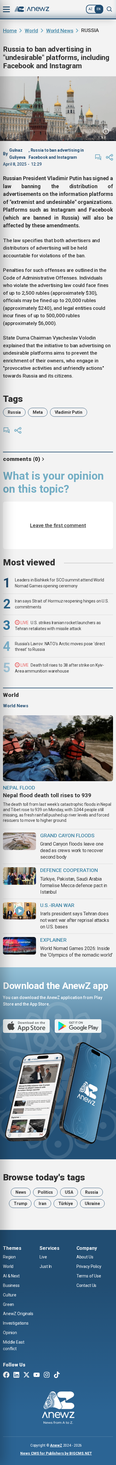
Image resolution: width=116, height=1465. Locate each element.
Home (10, 31)
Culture (9, 1295)
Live (43, 1257)
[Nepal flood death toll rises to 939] (58, 748)
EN (99, 9)
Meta (38, 412)
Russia (14, 412)
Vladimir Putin (68, 412)
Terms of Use (88, 1276)
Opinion (10, 1332)
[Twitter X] (26, 1375)
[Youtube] (36, 1375)
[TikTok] (57, 1375)
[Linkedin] (16, 1375)
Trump (20, 1203)
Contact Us (86, 1285)
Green (8, 1304)
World (31, 31)
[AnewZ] (58, 1408)
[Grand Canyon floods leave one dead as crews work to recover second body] (19, 841)
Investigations (16, 1323)
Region (9, 1257)
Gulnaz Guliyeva (17, 153)
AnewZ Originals (18, 1313)
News (20, 1192)
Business (11, 1285)
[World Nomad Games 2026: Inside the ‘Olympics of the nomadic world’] (19, 946)
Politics (45, 1192)
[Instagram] (46, 1375)
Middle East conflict (13, 1345)
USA (69, 1192)
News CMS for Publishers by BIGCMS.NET (56, 1453)
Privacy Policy (88, 1266)
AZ (91, 9)
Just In (46, 1266)
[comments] (98, 157)
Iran (42, 1203)
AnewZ (56, 1445)
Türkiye (65, 1203)
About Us (84, 1257)
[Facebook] (6, 1375)
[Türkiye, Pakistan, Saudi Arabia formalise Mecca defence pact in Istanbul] (19, 876)
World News (59, 31)
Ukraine (92, 1203)
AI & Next (11, 1276)
